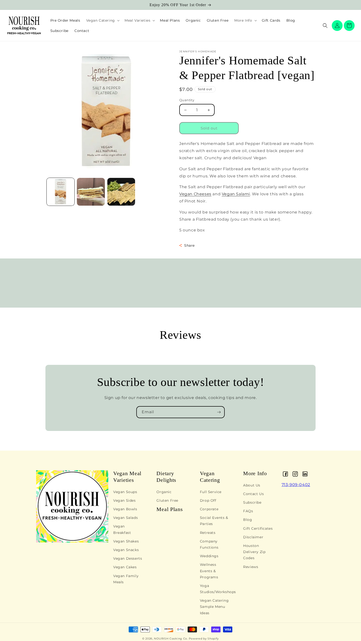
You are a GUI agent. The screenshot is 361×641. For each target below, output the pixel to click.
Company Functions (209, 544)
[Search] (325, 25)
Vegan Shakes (126, 541)
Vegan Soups (125, 492)
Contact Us (253, 494)
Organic (163, 492)
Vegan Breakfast (122, 529)
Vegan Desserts (127, 558)
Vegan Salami (236, 194)
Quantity (186, 100)
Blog (247, 520)
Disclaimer (253, 537)
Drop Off (208, 501)
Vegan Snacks (126, 550)
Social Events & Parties (214, 521)
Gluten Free (167, 501)
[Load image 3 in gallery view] (121, 192)
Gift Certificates (258, 528)
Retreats (208, 532)
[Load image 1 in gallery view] (60, 192)
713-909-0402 (296, 484)
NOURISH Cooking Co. (171, 638)
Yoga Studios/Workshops (218, 589)
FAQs (248, 511)
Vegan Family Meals (126, 579)
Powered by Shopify (204, 638)
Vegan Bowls (125, 509)
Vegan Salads (125, 518)
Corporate (209, 509)
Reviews (250, 567)
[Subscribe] (218, 412)
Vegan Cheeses (195, 194)
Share (189, 245)
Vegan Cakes (125, 567)
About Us (251, 485)
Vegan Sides (124, 501)
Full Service (211, 492)
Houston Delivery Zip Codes (254, 552)
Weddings (209, 556)
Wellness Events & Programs (209, 571)
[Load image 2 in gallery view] (91, 192)
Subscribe (252, 502)
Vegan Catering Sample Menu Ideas (214, 606)
